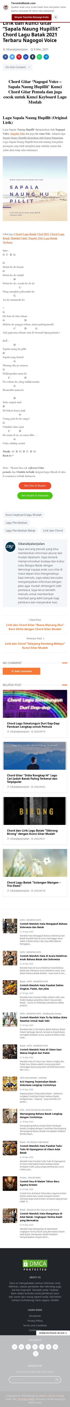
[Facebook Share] (5, 57)
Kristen (23, 1177)
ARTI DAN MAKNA (29, 1077)
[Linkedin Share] (26, 57)
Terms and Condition (35, 1325)
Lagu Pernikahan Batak (20, 530)
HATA (22, 920)
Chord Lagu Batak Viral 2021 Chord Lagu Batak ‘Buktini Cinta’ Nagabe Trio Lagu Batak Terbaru (33, 238)
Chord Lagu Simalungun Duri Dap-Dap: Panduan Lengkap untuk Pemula (33, 725)
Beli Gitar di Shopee (35, 485)
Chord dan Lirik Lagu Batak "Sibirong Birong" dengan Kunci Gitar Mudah (32, 832)
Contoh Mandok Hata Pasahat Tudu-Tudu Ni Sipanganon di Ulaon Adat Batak (41, 1149)
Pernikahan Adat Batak (37, 1142)
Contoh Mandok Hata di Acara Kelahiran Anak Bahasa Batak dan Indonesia (43, 957)
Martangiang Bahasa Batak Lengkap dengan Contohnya (41, 1115)
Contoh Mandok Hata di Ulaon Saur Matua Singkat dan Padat (41, 1051)
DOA (22, 1110)
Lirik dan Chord (53, 530)
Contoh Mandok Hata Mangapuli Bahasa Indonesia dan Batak (43, 925)
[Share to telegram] (46, 57)
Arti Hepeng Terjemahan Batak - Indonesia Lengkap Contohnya (39, 1083)
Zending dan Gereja (52, 1013)
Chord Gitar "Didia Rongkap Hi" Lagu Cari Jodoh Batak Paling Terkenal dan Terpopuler (32, 778)
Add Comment (23, 671)
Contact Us (35, 1330)
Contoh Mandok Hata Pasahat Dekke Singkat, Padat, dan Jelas (41, 987)
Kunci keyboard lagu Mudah (24, 515)
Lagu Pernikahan (16, 523)
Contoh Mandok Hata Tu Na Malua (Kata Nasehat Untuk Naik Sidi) (43, 1019)
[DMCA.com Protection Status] (35, 1265)
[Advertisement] (35, 1371)
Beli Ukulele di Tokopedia (35, 495)
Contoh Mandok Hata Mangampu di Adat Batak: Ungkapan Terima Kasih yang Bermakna (41, 1217)
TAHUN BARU (34, 1177)
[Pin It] (19, 57)
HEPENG (43, 1077)
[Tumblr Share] (32, 57)
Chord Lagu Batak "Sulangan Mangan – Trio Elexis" (34, 884)
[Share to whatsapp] (39, 57)
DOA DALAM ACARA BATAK (39, 1110)
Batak (23, 981)
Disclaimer (35, 1315)
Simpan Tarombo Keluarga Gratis (31, 17)
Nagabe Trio (17, 133)
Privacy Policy (35, 1320)
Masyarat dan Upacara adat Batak (43, 1209)
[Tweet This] (12, 57)
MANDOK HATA (34, 920)
